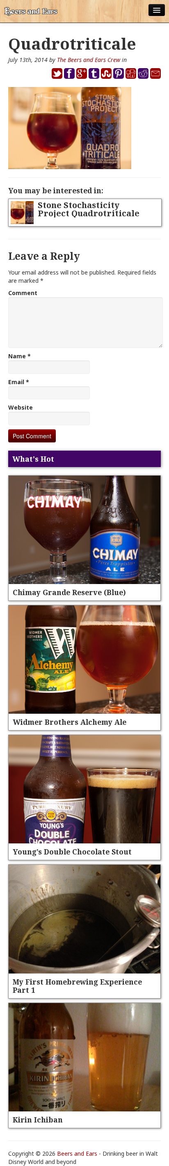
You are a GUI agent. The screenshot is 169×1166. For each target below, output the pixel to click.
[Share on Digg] (131, 73)
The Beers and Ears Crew (88, 60)
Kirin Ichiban (38, 1120)
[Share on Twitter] (57, 73)
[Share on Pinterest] (118, 73)
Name (19, 356)
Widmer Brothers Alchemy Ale (69, 722)
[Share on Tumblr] (94, 73)
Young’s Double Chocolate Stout (72, 852)
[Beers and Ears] (31, 11)
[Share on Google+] (81, 73)
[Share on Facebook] (69, 73)
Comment (22, 293)
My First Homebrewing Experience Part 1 (77, 986)
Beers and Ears (77, 1153)
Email (18, 382)
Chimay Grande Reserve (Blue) (69, 592)
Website (20, 407)
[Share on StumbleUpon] (106, 73)
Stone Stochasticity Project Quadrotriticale (88, 209)
